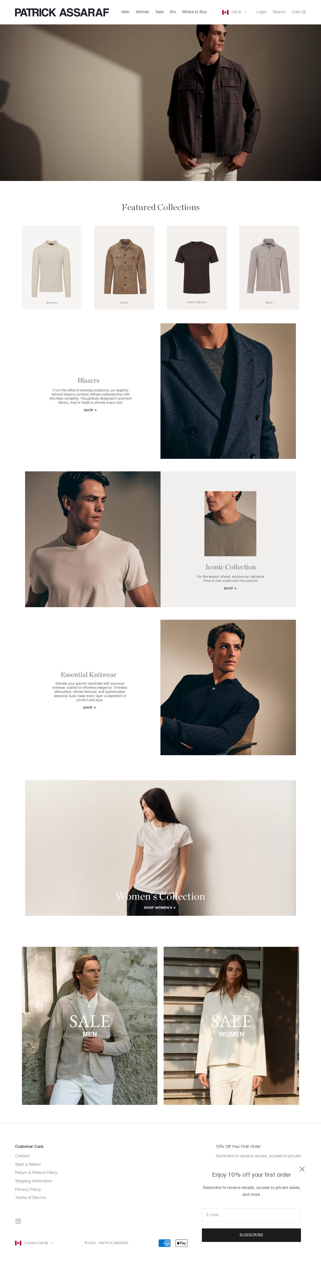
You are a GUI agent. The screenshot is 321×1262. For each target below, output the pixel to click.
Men (125, 12)
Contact (22, 1156)
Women (142, 12)
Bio (173, 12)
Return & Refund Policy (36, 1173)
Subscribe (251, 1235)
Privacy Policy (28, 1190)
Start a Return (28, 1165)
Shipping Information (33, 1181)
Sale (159, 12)
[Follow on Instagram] (18, 1221)
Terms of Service (30, 1198)
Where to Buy (194, 12)
